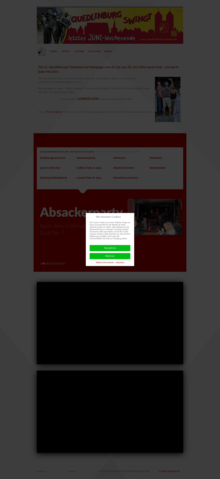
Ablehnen (110, 256)
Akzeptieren (110, 248)
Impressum (120, 262)
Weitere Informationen (105, 262)
